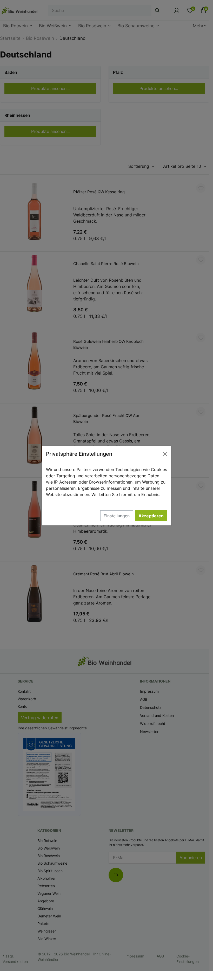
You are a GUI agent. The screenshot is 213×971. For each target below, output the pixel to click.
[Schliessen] (165, 454)
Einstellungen (117, 515)
